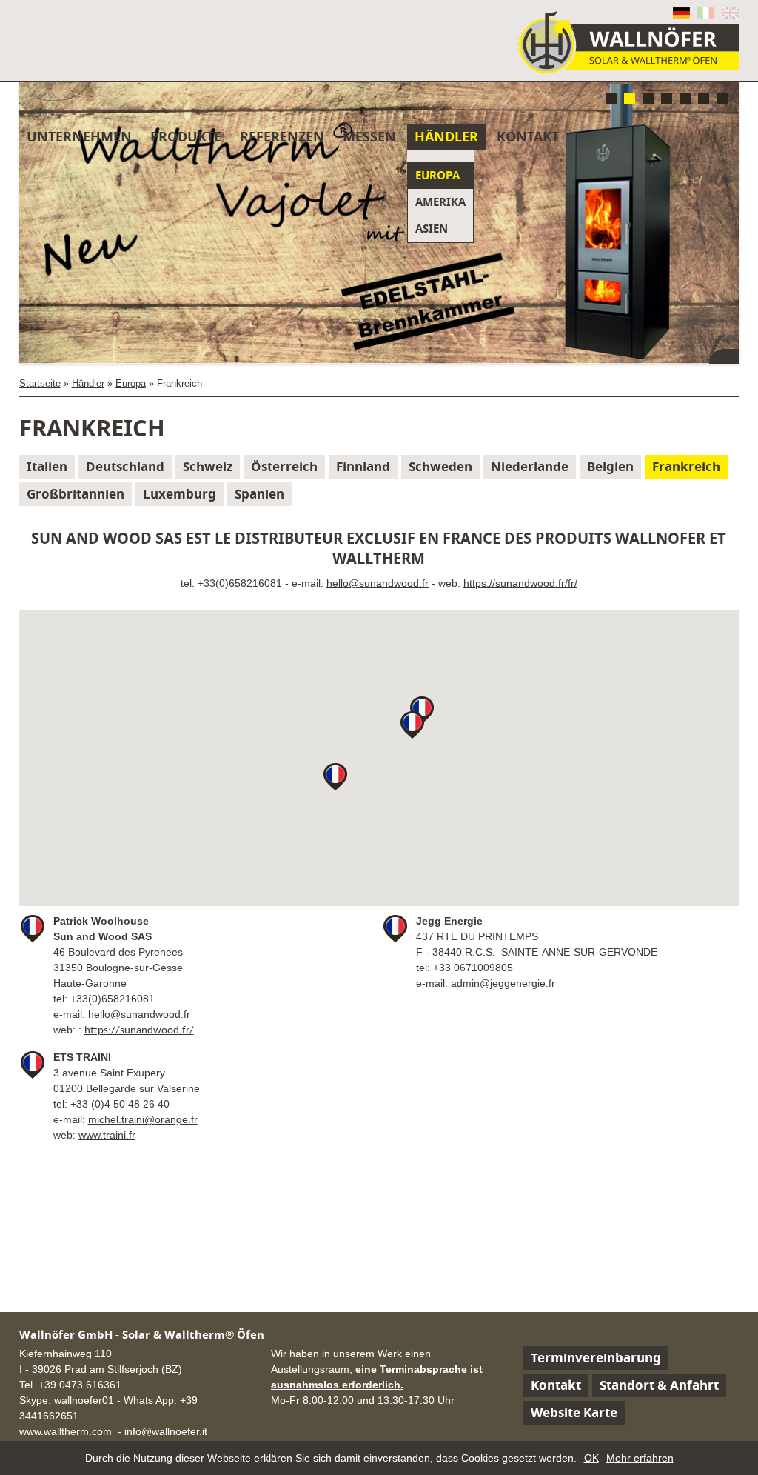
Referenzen (282, 136)
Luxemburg (179, 493)
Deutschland (125, 466)
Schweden (440, 466)
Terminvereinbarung (596, 1357)
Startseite (40, 384)
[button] (335, 776)
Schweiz (207, 466)
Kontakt (528, 136)
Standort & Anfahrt (659, 1385)
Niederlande (529, 466)
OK (591, 1458)
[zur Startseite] (628, 42)
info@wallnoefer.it (165, 1431)
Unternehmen (79, 136)
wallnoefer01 (84, 1400)
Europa (437, 175)
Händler (446, 136)
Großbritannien (75, 493)
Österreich (284, 466)
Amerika (440, 202)
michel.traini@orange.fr (143, 1119)
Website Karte (574, 1412)
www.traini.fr (106, 1135)
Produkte (185, 136)
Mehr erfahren (640, 1458)
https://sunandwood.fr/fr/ (520, 583)
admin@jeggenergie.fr (503, 983)
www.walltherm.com (65, 1431)
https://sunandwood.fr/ (139, 1030)
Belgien (610, 466)
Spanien (259, 493)
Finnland (363, 466)
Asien (431, 228)
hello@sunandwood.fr (377, 583)
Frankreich (686, 466)
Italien (47, 466)
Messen (369, 136)
